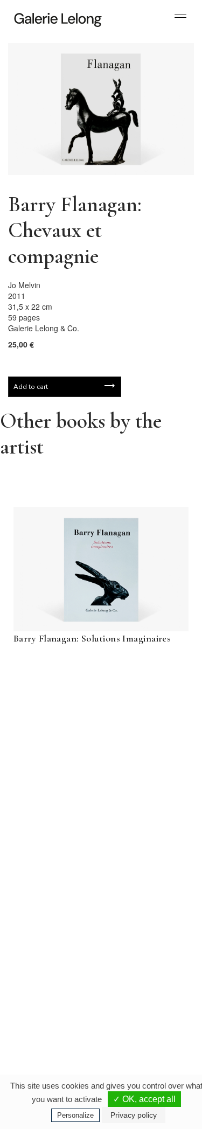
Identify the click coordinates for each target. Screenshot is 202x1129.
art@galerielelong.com (137, 1017)
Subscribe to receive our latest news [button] (92, 711)
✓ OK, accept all (144, 1099)
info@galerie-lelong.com (49, 909)
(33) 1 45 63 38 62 (144, 900)
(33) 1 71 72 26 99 (53, 1017)
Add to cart (30, 386)
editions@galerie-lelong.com (144, 909)
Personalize (75, 1115)
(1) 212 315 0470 (142, 1008)
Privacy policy (133, 1115)
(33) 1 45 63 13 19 (53, 900)
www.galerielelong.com (138, 1025)
